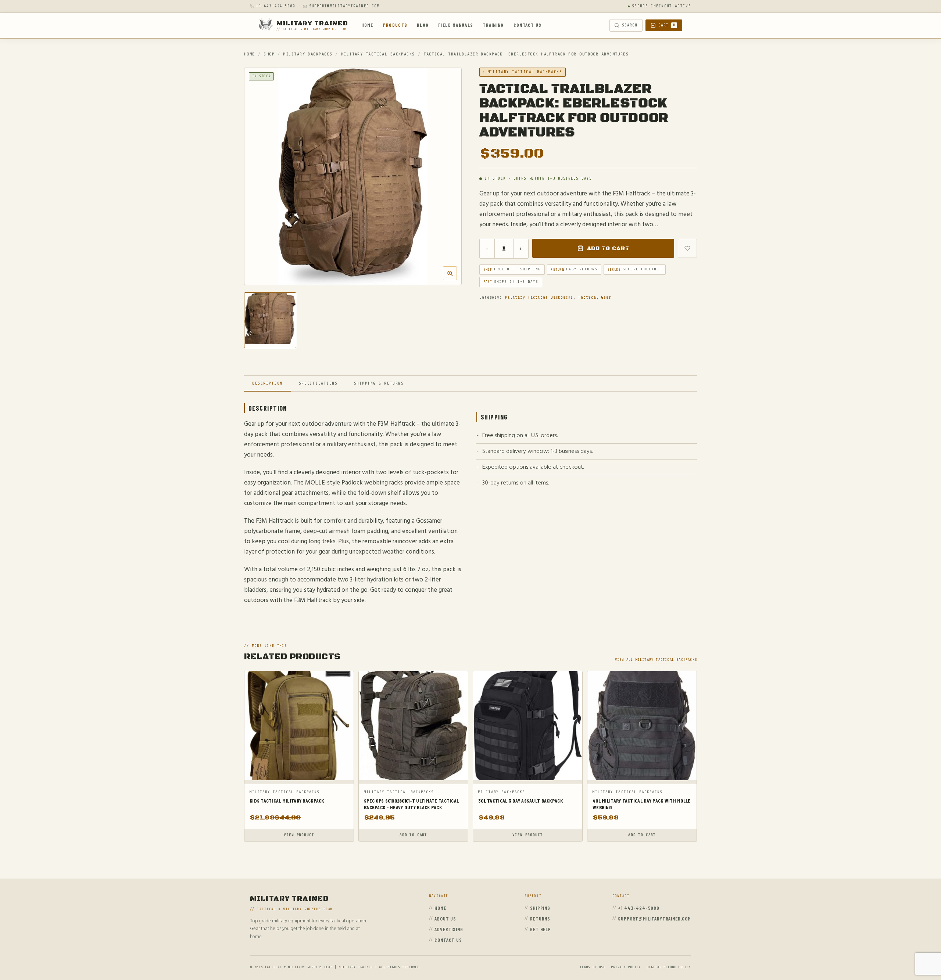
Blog (423, 25)
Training (493, 25)
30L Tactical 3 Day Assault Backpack (520, 800)
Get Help (540, 929)
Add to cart (608, 248)
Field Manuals (455, 25)
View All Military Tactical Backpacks (656, 659)
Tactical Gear (594, 297)
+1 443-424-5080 (276, 6)
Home (367, 25)
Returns (540, 918)
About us (445, 918)
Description (267, 383)
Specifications (318, 383)
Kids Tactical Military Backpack (287, 800)
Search (630, 25)
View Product (299, 835)
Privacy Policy (626, 967)
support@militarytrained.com (344, 6)
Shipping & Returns (379, 383)
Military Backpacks (307, 54)
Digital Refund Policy (669, 967)
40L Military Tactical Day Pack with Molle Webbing (641, 803)
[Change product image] (270, 320)
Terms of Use (592, 967)
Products (395, 25)
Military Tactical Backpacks (378, 54)
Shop (269, 54)
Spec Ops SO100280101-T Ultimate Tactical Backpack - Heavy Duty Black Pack (411, 803)
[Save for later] (687, 248)
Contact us (528, 25)
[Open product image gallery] (352, 176)
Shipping (540, 908)
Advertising (448, 929)
